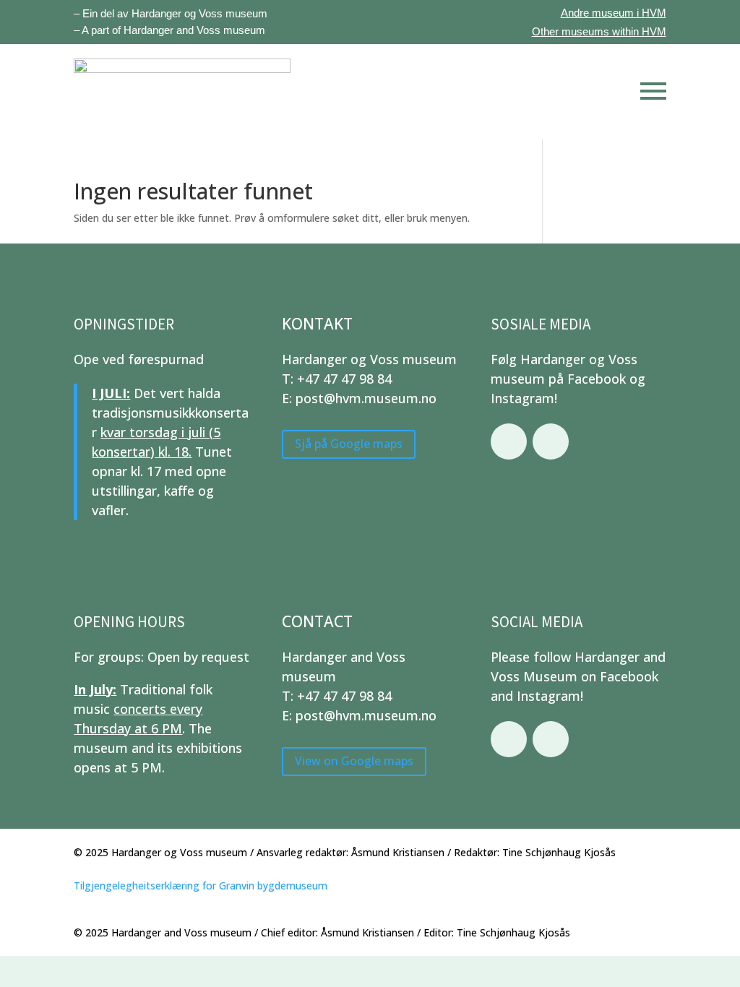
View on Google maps (354, 761)
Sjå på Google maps (349, 444)
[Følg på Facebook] (509, 441)
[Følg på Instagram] (551, 441)
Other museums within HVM (599, 31)
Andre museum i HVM (613, 13)
